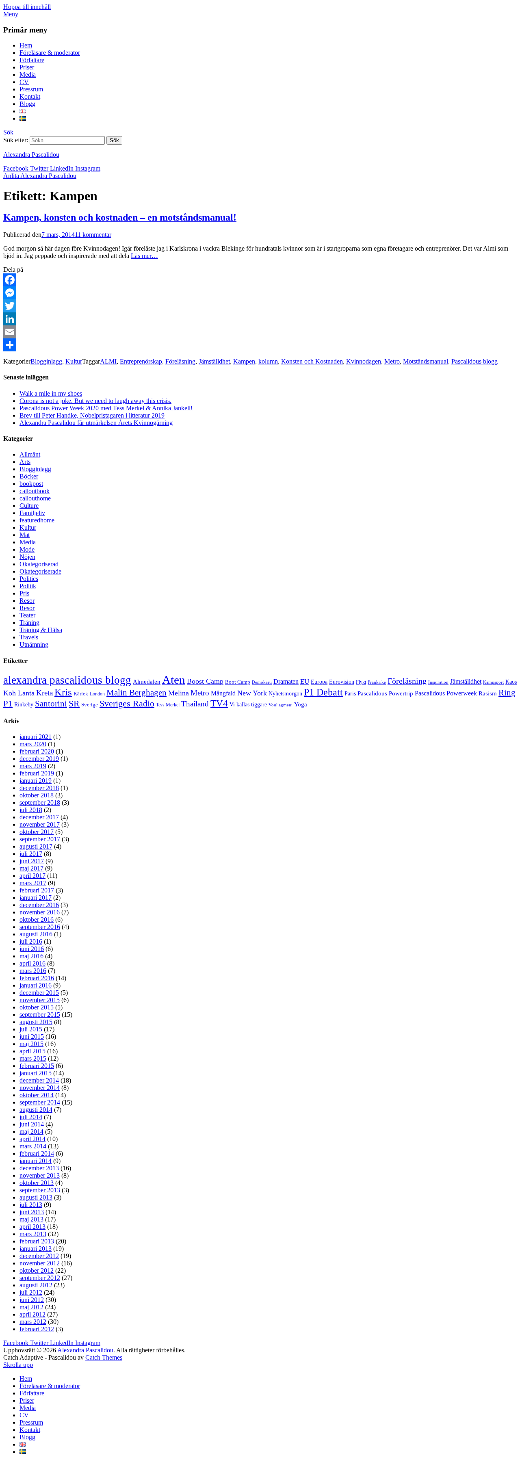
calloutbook (35, 490)
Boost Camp (205, 681)
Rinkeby (23, 704)
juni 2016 (32, 948)
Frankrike (377, 682)
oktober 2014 (37, 1095)
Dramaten (286, 681)
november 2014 (40, 1087)
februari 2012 (37, 1329)
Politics (29, 578)
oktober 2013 (37, 1182)
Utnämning (34, 644)
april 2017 (33, 875)
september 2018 (40, 802)
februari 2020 (37, 751)
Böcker (29, 476)
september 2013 (40, 1190)
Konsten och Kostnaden (312, 361)
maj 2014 (31, 1131)
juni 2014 (32, 1124)
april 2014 (33, 1138)
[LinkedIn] (260, 318)
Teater (27, 615)
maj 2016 (31, 956)
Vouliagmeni (280, 705)
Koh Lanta (19, 693)
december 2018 (39, 787)
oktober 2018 (37, 795)
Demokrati (262, 682)
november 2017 (40, 824)
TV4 (219, 703)
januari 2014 (36, 1160)
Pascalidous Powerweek (446, 693)
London (97, 694)
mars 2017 (33, 882)
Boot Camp (237, 682)
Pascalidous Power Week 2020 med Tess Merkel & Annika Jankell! (106, 408)
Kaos (511, 681)
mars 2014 (33, 1146)
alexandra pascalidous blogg (67, 680)
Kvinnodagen (363, 361)
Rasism (488, 693)
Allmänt (30, 454)
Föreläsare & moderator (50, 52)
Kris (63, 692)
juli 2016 (31, 941)
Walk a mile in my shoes (51, 393)
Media (28, 74)
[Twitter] (260, 305)
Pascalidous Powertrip (385, 693)
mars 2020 (33, 744)
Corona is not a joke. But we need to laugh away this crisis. (95, 400)
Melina (178, 693)
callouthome (35, 498)
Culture (29, 505)
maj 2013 (31, 1219)
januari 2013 (36, 1248)
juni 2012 (32, 1299)
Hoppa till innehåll (27, 6)
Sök (8, 132)
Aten (173, 679)
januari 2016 (36, 985)
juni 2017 (32, 861)
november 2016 (40, 912)
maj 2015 (31, 1043)
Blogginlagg (46, 361)
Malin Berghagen (136, 692)
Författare (32, 59)
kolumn (268, 361)
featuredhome (37, 520)
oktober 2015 (37, 1007)
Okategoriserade (40, 571)
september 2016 (40, 926)
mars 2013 (33, 1233)
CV (24, 81)
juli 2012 (31, 1292)
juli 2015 (31, 1029)
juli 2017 (31, 853)
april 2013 (33, 1226)
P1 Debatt (323, 692)
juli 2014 (31, 1116)
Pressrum (31, 89)
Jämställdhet (214, 361)
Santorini (51, 703)
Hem (26, 45)
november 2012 (40, 1263)
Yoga (300, 704)
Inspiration (438, 682)
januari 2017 (36, 897)
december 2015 (39, 992)
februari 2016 (37, 978)
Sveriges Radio (127, 703)
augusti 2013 (36, 1197)
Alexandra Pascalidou (31, 154)
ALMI (108, 361)
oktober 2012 (37, 1270)
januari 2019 (36, 780)
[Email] (260, 331)
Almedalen (146, 681)
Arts (25, 461)
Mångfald (223, 693)
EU (304, 681)
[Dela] (260, 344)
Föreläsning (180, 361)
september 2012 (40, 1277)
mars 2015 (33, 1058)
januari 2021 (36, 736)
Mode (27, 549)
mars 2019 (33, 765)
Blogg (27, 103)
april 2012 (33, 1314)
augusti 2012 (36, 1285)
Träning (29, 622)
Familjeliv (32, 512)
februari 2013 (37, 1241)
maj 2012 (31, 1307)
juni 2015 (32, 1036)
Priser (27, 67)
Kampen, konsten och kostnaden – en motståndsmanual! (119, 217)
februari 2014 (37, 1153)
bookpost (31, 483)
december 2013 (39, 1168)
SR (74, 703)
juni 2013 (32, 1212)
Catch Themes (103, 1357)
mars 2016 (33, 970)
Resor (27, 600)
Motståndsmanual (425, 361)
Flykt (361, 682)
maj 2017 (31, 868)
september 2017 (40, 839)
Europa (319, 682)
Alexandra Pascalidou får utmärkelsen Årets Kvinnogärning (96, 422)
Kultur (73, 361)
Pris (24, 593)
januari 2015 (36, 1073)
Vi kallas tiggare (248, 705)
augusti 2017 (36, 846)
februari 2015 (37, 1065)
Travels (29, 637)
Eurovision (341, 682)
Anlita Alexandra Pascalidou (39, 175)
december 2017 (39, 817)
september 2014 (40, 1102)
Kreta (44, 693)
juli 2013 (31, 1204)
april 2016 (33, 963)
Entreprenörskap (141, 361)
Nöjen (27, 556)
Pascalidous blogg (474, 361)
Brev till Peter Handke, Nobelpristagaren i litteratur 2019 (92, 415)
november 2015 (40, 999)
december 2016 (39, 904)
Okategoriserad (39, 564)
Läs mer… (144, 255)
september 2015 (40, 1014)
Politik (28, 586)
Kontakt (30, 96)
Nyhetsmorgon (285, 693)
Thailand (195, 704)
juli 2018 (31, 809)
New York (252, 693)
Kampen (244, 361)
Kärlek (81, 694)
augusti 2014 (36, 1109)
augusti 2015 (36, 1021)
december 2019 (39, 758)
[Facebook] (260, 279)
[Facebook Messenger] (260, 292)
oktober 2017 (37, 831)
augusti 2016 (36, 934)
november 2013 (40, 1175)
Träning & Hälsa (41, 629)
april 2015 (33, 1051)
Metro (392, 361)
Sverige (89, 705)
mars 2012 (33, 1321)
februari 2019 (37, 773)
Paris (350, 694)
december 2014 (39, 1080)
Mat (25, 534)
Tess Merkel (168, 705)
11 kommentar (93, 234)
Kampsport (493, 682)
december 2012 (39, 1255)
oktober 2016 (37, 919)
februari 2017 (37, 890)
